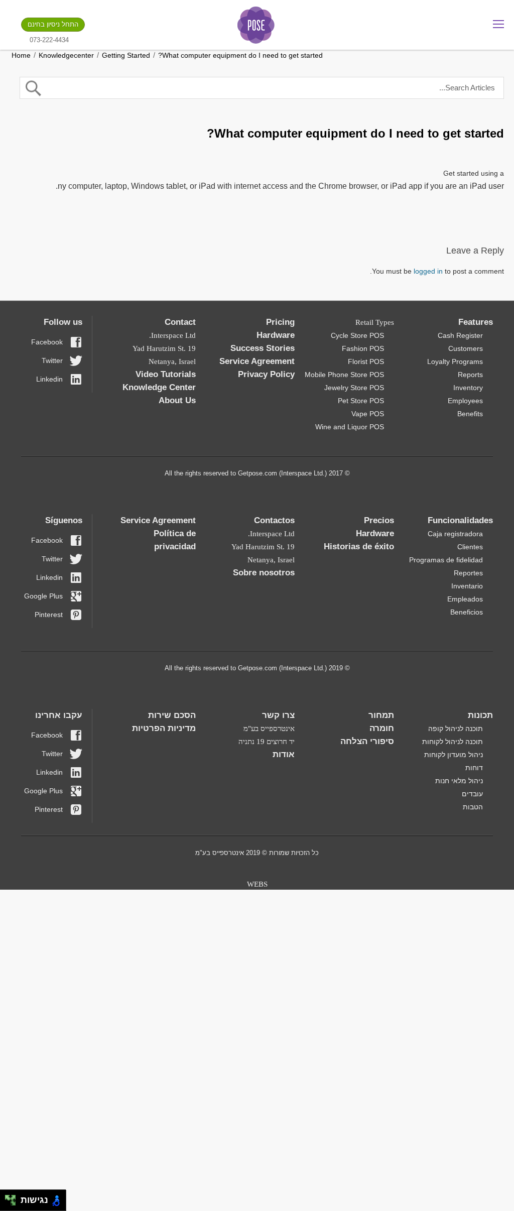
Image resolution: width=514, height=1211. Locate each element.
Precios (379, 520)
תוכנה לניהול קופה (455, 728)
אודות (284, 754)
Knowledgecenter (66, 55)
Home (21, 55)
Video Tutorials (166, 374)
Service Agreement (257, 361)
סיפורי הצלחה (367, 741)
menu (498, 24)
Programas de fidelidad (446, 560)
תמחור (381, 715)
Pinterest (49, 615)
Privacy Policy (266, 374)
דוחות (474, 768)
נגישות (32, 1200)
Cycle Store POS (357, 335)
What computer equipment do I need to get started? (240, 55)
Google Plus (43, 596)
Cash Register (460, 335)
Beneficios (466, 612)
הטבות (473, 807)
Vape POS (367, 414)
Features (475, 322)
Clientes (470, 547)
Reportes (468, 573)
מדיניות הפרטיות (164, 728)
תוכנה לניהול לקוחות (452, 742)
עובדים (472, 794)
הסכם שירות (172, 715)
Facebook (47, 342)
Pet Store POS (361, 401)
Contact (180, 322)
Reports (470, 375)
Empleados (465, 599)
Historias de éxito (359, 546)
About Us (177, 400)
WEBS (257, 884)
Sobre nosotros (264, 572)
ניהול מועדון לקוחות (453, 755)
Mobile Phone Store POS (344, 375)
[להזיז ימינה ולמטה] (13, 1203)
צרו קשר (278, 715)
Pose (256, 25)
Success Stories (262, 348)
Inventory (468, 388)
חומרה (381, 728)
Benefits (470, 414)
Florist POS (366, 361)
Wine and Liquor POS (349, 427)
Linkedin (49, 379)
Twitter (52, 360)
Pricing (280, 322)
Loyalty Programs (455, 361)
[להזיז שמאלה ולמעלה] (8, 1197)
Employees (465, 401)
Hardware (275, 335)
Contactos (274, 520)
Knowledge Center (159, 387)
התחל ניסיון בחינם (53, 24)
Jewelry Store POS (354, 388)
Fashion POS (363, 348)
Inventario (467, 586)
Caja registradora (455, 534)
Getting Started (126, 55)
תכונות (480, 715)
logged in (428, 271)
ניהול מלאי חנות (459, 781)
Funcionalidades (460, 520)
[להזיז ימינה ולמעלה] (13, 1197)
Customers (465, 348)
